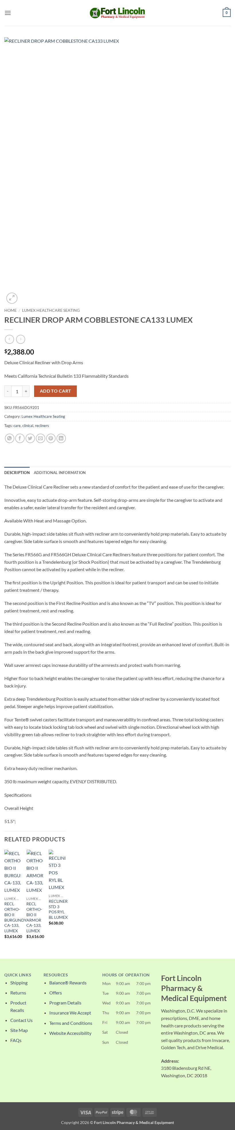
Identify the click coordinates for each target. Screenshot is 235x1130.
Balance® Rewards (68, 982)
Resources (56, 975)
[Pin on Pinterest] (51, 438)
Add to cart (55, 390)
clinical (27, 425)
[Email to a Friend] (40, 438)
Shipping (19, 982)
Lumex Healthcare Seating (51, 310)
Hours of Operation (126, 975)
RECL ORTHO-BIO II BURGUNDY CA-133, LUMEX (15, 917)
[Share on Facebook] (20, 438)
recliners (42, 425)
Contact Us (21, 1020)
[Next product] (9, 339)
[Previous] (4, 899)
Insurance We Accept (70, 1012)
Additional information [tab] (60, 472)
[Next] (65, 899)
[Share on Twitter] (30, 438)
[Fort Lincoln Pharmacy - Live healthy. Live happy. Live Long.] (117, 12)
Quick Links (17, 975)
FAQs (15, 1040)
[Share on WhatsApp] (9, 438)
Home (10, 310)
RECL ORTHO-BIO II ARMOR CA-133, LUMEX (34, 917)
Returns (18, 992)
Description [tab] (17, 472)
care (17, 425)
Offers (55, 992)
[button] (7, 13)
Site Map (19, 1030)
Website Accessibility (70, 1033)
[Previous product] (20, 339)
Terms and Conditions (70, 1023)
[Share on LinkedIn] (61, 438)
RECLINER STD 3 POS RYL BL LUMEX (58, 909)
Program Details (65, 1002)
